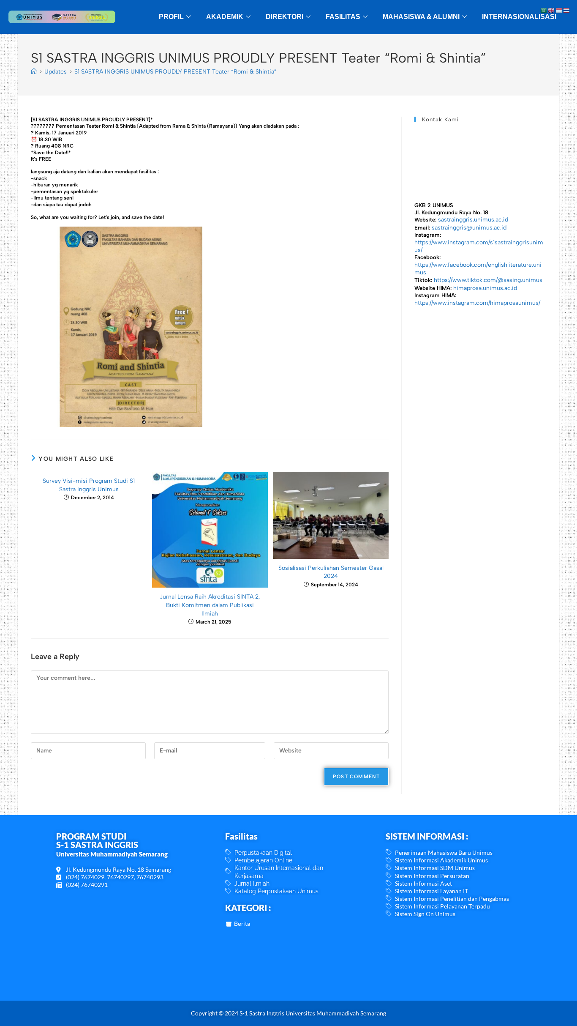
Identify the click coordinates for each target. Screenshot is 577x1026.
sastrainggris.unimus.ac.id (473, 219)
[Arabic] (544, 10)
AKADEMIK (224, 16)
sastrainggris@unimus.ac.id (469, 227)
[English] (551, 10)
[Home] (34, 71)
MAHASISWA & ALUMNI (421, 16)
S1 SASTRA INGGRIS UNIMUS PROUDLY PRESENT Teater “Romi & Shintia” (175, 71)
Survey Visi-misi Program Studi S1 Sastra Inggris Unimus (89, 485)
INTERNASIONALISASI (519, 16)
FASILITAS (343, 16)
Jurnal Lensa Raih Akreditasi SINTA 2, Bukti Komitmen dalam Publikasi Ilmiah (210, 605)
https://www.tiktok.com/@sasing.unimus (488, 280)
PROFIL (171, 16)
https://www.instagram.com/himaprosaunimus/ (477, 302)
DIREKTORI (284, 16)
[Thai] (567, 10)
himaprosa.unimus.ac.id (485, 288)
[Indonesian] (559, 10)
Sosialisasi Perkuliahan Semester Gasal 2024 (331, 572)
